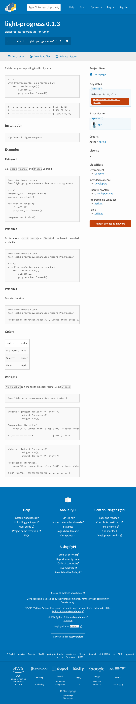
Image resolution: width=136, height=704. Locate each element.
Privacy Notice (66, 568)
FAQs (26, 535)
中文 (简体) (104, 654)
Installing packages (25, 518)
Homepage (100, 74)
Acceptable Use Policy (67, 572)
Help (71, 7)
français (31, 654)
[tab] (16, 56)
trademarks (98, 608)
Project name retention (25, 531)
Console (99, 173)
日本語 (41, 654)
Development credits (108, 535)
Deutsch (92, 654)
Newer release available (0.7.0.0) (106, 101)
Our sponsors (68, 535)
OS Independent (104, 193)
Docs (82, 7)
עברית (60, 657)
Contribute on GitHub (108, 522)
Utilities (99, 213)
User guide (25, 527)
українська (70, 654)
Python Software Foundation (66, 611)
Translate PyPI (108, 527)
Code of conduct (67, 563)
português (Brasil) (55, 654)
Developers (101, 183)
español (21, 654)
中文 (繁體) (118, 654)
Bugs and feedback (109, 518)
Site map (68, 620)
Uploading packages (25, 522)
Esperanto (70, 657)
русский (130, 654)
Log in (110, 7)
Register (124, 7)
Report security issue (68, 559)
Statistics (68, 527)
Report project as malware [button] (110, 224)
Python (98, 203)
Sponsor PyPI (109, 531)
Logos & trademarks (68, 531)
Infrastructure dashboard (66, 522)
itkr (100, 142)
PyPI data (96, 88)
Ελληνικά (82, 654)
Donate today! (68, 602)
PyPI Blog (67, 518)
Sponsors (96, 7)
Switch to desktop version (68, 636)
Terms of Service (66, 554)
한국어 (81, 657)
